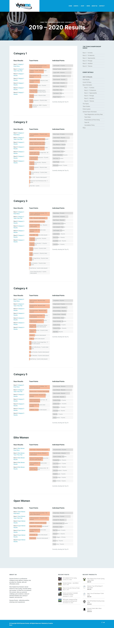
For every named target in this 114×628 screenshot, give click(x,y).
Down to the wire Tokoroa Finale (71, 588)
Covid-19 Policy (87, 82)
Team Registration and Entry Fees (93, 114)
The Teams (86, 103)
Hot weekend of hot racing (70, 578)
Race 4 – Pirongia (87, 60)
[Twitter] (104, 622)
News (88, 6)
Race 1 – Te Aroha (87, 52)
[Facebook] (101, 622)
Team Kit (86, 122)
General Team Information (90, 111)
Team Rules (87, 117)
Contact (102, 6)
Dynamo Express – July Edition (71, 583)
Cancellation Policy (89, 125)
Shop (82, 6)
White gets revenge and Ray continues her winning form (70, 600)
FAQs (84, 127)
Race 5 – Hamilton (88, 63)
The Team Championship (52, 22)
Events (76, 6)
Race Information (87, 85)
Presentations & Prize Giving (92, 119)
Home (70, 6)
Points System (86, 109)
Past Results (86, 79)
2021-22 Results (87, 77)
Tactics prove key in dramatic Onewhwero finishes (70, 593)
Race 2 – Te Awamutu (88, 55)
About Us (94, 6)
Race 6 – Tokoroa (87, 66)
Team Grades (86, 106)
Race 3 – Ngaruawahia (89, 58)
